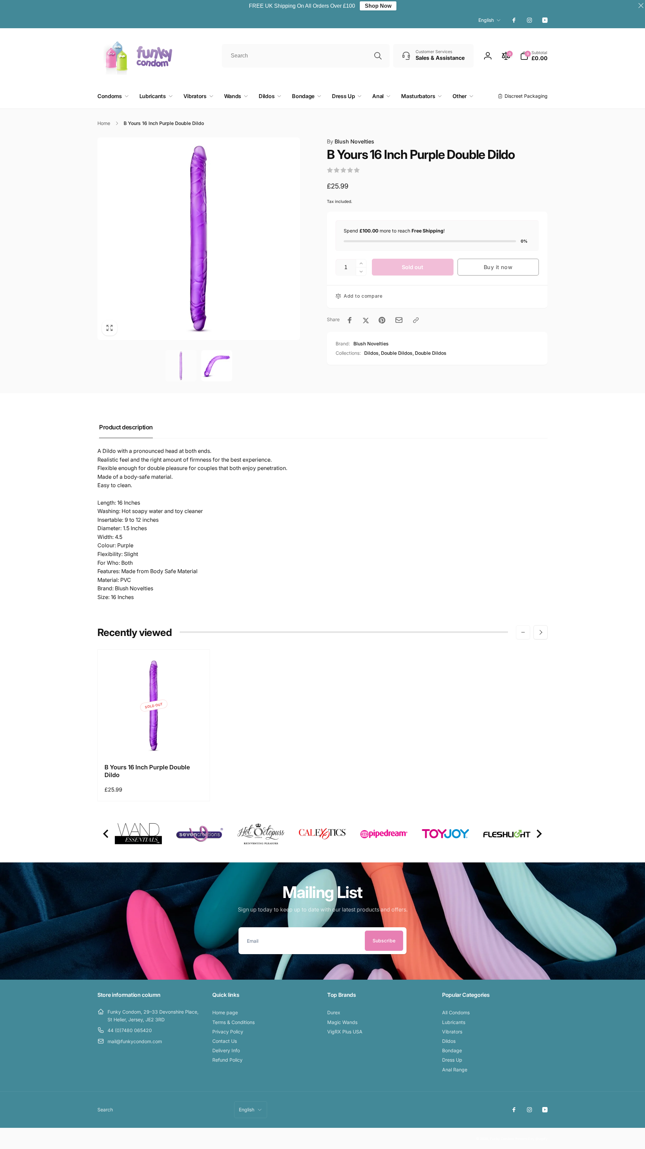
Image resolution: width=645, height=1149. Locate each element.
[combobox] (306, 56)
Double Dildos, (397, 353)
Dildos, (372, 353)
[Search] (378, 55)
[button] (534, 56)
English (486, 20)
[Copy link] (416, 320)
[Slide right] (540, 632)
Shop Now (378, 6)
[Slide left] (523, 632)
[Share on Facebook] (349, 320)
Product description (126, 427)
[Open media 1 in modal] (198, 238)
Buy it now (498, 267)
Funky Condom (502, 1139)
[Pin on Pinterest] (382, 320)
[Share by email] (399, 320)
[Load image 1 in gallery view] (180, 365)
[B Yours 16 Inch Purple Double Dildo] (154, 742)
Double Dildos (430, 353)
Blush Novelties (350, 141)
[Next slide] (538, 834)
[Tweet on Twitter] (365, 320)
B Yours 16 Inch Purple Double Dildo (147, 771)
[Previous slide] (106, 834)
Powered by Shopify (531, 1139)
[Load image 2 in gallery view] (216, 365)
